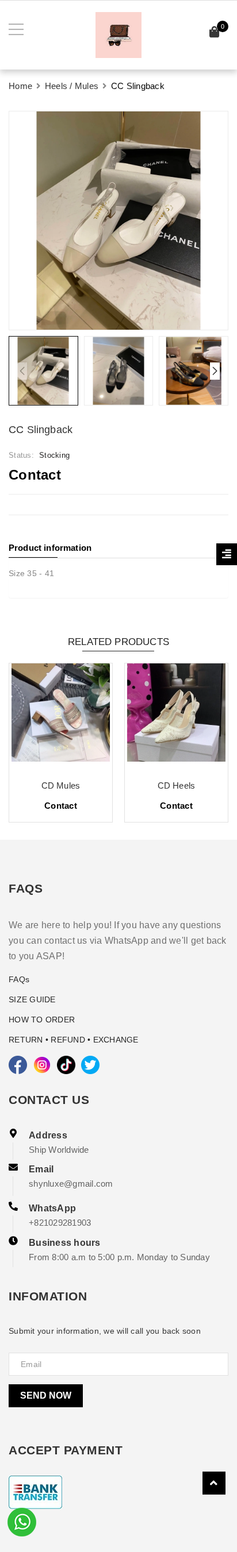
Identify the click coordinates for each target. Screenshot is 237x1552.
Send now (45, 1395)
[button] (215, 371)
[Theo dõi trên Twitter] (90, 1065)
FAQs (19, 979)
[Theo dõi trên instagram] (42, 1065)
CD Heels (176, 785)
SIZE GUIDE (32, 999)
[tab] (118, 548)
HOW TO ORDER (42, 1019)
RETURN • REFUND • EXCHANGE (74, 1039)
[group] (118, 220)
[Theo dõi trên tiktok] (66, 1065)
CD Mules (60, 785)
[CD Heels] (176, 716)
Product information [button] (50, 548)
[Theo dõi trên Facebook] (18, 1065)
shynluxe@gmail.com (71, 1183)
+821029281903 (60, 1222)
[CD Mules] (60, 716)
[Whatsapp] (21, 1521)
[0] (214, 33)
